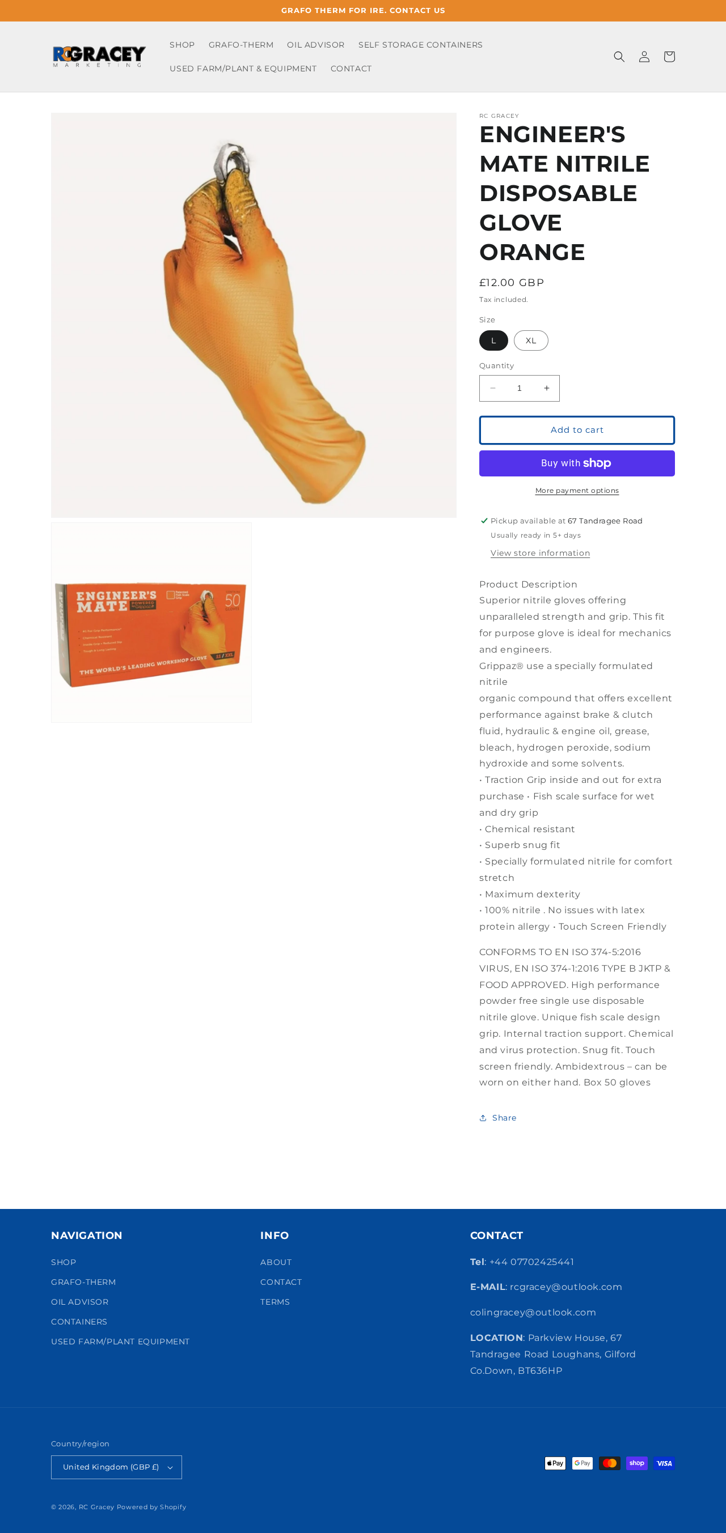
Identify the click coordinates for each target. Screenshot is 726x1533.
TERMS (275, 1302)
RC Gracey (97, 1507)
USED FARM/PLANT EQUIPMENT (120, 1341)
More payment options (577, 490)
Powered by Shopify (152, 1507)
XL (531, 340)
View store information (540, 553)
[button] (619, 56)
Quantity (496, 365)
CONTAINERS (79, 1322)
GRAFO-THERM (83, 1282)
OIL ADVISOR (80, 1302)
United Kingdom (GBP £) (111, 1466)
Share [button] (504, 1118)
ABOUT (276, 1262)
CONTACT (281, 1282)
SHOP (63, 1262)
